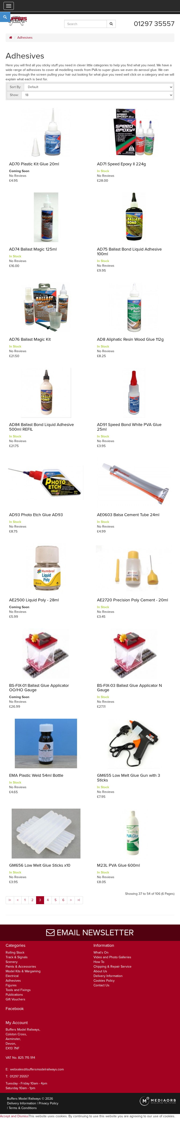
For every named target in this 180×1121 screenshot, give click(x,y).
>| (79, 900)
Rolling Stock (15, 953)
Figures (11, 985)
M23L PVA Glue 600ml (118, 865)
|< (10, 900)
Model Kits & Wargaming (23, 971)
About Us (100, 971)
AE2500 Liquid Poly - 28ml (34, 600)
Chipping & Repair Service (112, 967)
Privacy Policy (48, 1103)
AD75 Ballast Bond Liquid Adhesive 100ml (129, 251)
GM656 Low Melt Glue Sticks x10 (39, 865)
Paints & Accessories (21, 967)
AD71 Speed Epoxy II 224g (121, 163)
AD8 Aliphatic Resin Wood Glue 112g (130, 339)
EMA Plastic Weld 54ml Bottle (36, 775)
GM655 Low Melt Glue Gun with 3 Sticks (128, 778)
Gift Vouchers (15, 999)
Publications (14, 995)
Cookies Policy (104, 981)
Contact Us (101, 985)
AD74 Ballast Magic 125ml (33, 249)
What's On (101, 953)
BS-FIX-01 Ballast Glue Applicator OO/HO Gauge (39, 688)
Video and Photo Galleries (112, 957)
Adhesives (25, 38)
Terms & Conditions (23, 1108)
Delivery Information (108, 976)
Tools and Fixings (18, 990)
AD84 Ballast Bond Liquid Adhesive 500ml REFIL (41, 427)
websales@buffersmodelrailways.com (37, 1069)
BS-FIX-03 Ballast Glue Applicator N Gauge (129, 688)
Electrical (12, 976)
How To (99, 962)
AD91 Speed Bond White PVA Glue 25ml (129, 427)
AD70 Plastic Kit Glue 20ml (34, 163)
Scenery (12, 962)
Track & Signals (17, 957)
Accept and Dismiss (14, 1116)
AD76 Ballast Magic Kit (30, 339)
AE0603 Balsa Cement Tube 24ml (128, 514)
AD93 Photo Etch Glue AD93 (36, 514)
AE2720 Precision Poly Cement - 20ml (132, 600)
